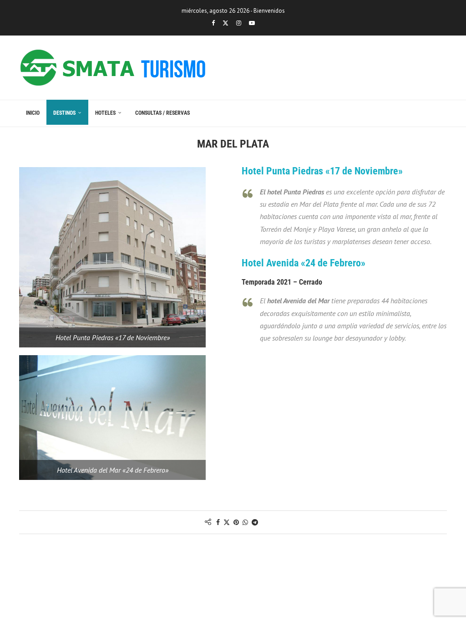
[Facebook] (213, 23)
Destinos (64, 113)
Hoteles (105, 113)
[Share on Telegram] (255, 522)
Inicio (33, 113)
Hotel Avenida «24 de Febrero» (303, 263)
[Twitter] (225, 23)
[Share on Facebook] (218, 522)
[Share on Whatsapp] (245, 522)
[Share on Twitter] (226, 522)
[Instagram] (238, 23)
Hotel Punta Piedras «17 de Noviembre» (322, 171)
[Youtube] (252, 23)
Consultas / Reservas (162, 113)
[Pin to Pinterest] (236, 522)
